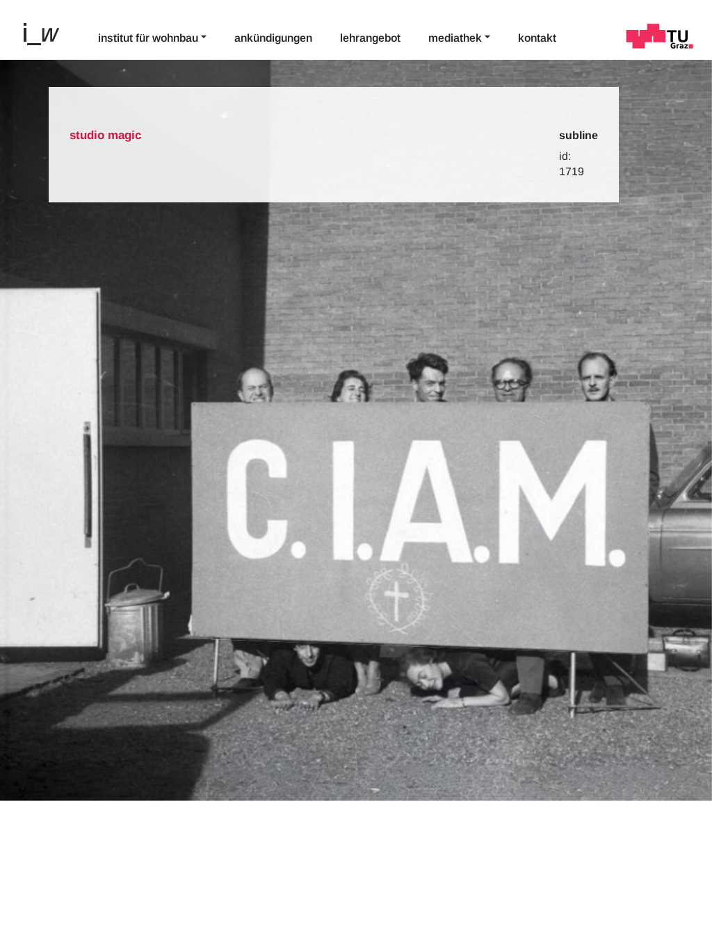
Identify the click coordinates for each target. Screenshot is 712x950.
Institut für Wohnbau (148, 38)
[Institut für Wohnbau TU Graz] (47, 33)
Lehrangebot (370, 38)
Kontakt (537, 38)
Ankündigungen (273, 38)
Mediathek (455, 38)
